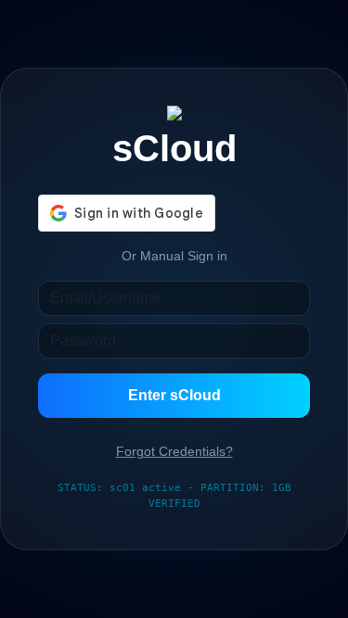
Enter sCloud (174, 395)
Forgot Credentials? (174, 451)
